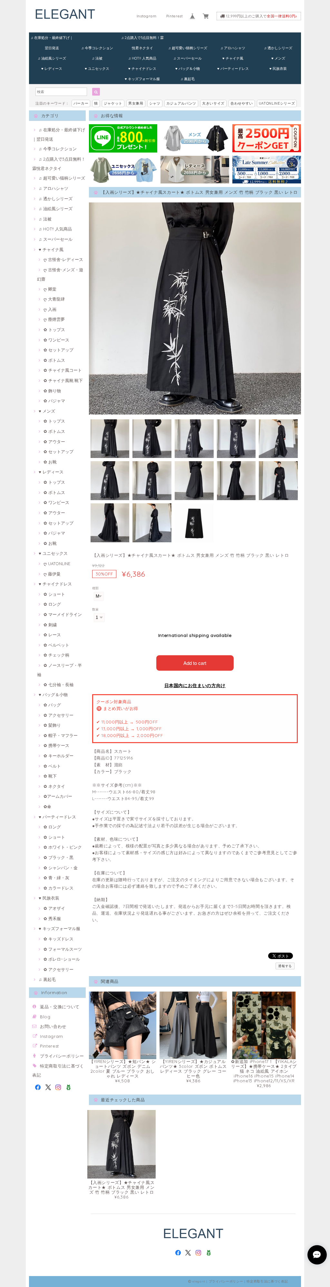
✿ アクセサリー (58, 715)
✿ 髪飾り (52, 725)
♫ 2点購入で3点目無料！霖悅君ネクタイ (142, 39)
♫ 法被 (97, 58)
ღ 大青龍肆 (54, 299)
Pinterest (174, 16)
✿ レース (52, 634)
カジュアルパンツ (181, 103)
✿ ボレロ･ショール (62, 959)
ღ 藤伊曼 (52, 573)
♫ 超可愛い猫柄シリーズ (187, 48)
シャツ (154, 103)
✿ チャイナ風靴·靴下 (63, 380)
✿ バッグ (52, 704)
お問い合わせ (53, 1026)
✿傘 (47, 806)
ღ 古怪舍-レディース (63, 259)
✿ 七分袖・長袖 (58, 684)
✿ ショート (54, 594)
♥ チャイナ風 (232, 58)
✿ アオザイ (54, 908)
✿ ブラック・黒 (58, 857)
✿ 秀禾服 (52, 918)
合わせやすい (241, 103)
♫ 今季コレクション (97, 48)
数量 (95, 609)
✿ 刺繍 (50, 624)
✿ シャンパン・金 (61, 867)
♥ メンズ (278, 58)
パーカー (81, 103)
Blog (45, 1016)
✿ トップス (54, 329)
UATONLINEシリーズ (277, 103)
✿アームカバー (58, 796)
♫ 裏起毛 (187, 79)
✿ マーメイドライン (63, 614)
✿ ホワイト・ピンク (63, 847)
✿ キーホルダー (58, 755)
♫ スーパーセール (187, 58)
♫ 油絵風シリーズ (52, 58)
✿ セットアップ (58, 349)
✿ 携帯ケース (56, 745)
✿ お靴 (50, 461)
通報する (285, 966)
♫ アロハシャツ (232, 48)
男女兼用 (135, 103)
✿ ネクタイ (54, 786)
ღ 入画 (50, 309)
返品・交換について (60, 1006)
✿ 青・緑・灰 (56, 877)
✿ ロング (52, 604)
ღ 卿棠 (50, 289)
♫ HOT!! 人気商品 (142, 58)
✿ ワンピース (56, 339)
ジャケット (113, 103)
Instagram (147, 16)
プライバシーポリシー (62, 1056)
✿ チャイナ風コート (63, 370)
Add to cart (194, 662)
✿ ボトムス (54, 360)
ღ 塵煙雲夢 (54, 319)
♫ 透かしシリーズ (278, 48)
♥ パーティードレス (233, 68)
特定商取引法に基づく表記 (267, 1281)
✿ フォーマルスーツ (63, 949)
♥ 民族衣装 (278, 68)
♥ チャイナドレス (142, 68)
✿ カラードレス (58, 888)
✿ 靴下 (50, 776)
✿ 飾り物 (52, 390)
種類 (95, 588)
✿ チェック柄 (56, 654)
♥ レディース (51, 68)
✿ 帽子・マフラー (61, 735)
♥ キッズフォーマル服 (142, 79)
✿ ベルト (52, 766)
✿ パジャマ (54, 400)
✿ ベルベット (56, 645)
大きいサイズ (213, 103)
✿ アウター (54, 441)
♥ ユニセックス (97, 68)
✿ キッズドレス (58, 938)
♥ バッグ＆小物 (187, 68)
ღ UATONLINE (57, 563)
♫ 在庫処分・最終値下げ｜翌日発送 (52, 39)
